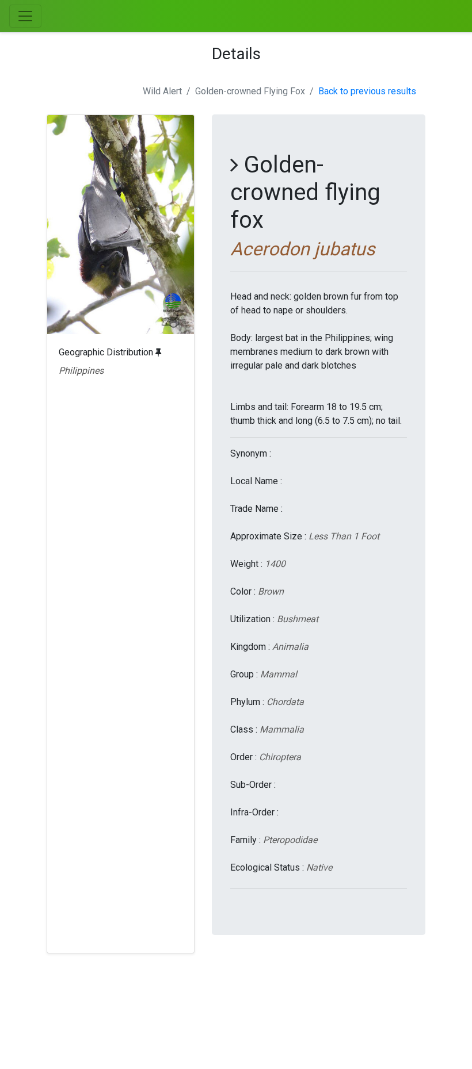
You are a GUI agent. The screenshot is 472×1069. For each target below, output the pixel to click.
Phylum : (247, 701)
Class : (243, 729)
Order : (243, 757)
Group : (244, 674)
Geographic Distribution (107, 352)
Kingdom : (250, 646)
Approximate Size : (268, 536)
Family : (245, 839)
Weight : (246, 563)
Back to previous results (367, 91)
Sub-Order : (253, 784)
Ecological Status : (267, 867)
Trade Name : (256, 508)
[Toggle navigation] (25, 16)
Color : (243, 591)
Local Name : (256, 481)
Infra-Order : (254, 812)
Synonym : (250, 453)
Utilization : (252, 619)
